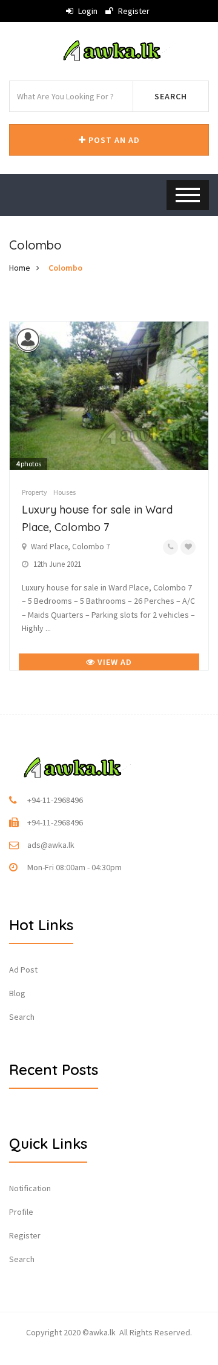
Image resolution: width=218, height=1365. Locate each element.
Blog (17, 993)
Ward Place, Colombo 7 (70, 546)
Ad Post (23, 969)
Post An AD (113, 139)
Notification (30, 1188)
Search (170, 96)
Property (34, 492)
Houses (64, 492)
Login (86, 10)
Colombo (65, 267)
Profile (21, 1211)
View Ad (113, 661)
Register (133, 10)
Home (19, 267)
